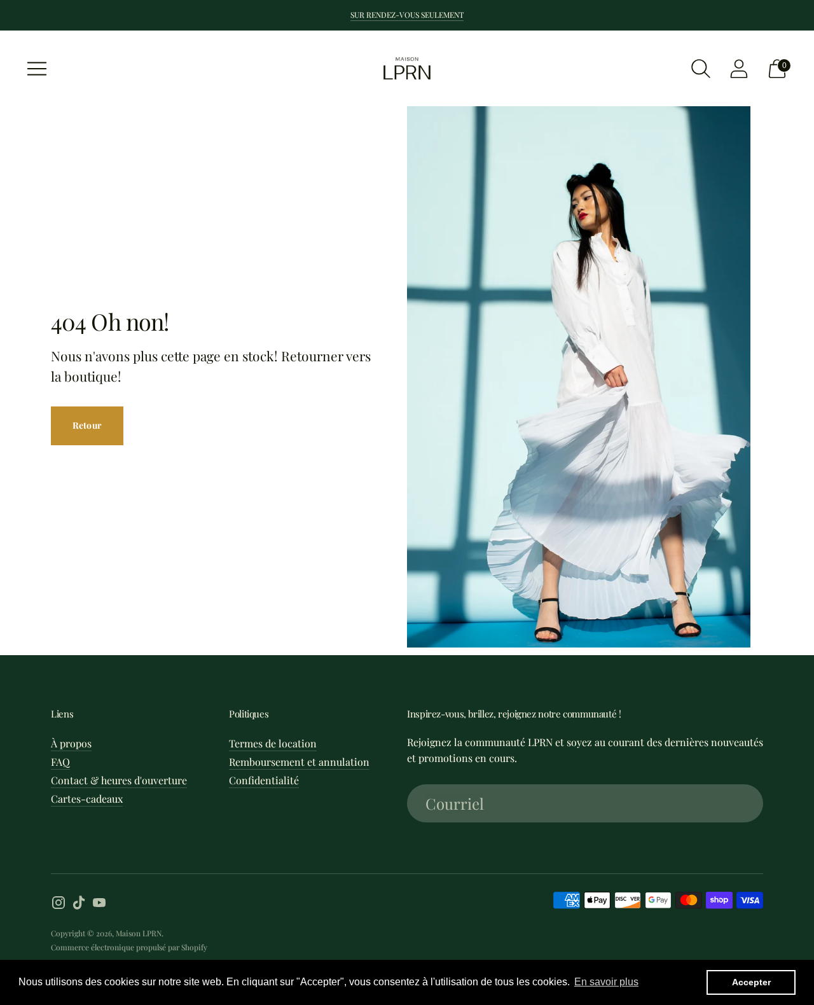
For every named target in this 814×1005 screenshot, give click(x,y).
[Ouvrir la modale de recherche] (701, 69)
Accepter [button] (751, 982)
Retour (87, 425)
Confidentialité (264, 780)
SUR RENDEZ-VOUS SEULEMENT (407, 15)
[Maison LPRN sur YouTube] (99, 905)
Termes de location (273, 743)
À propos (71, 743)
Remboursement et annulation (299, 761)
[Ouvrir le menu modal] (37, 69)
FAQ (60, 761)
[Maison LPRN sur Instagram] (58, 905)
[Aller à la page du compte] (739, 69)
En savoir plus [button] (606, 981)
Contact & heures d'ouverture (119, 780)
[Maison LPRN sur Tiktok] (78, 905)
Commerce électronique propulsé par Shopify (129, 947)
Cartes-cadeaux (87, 798)
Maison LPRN (139, 933)
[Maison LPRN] (407, 68)
